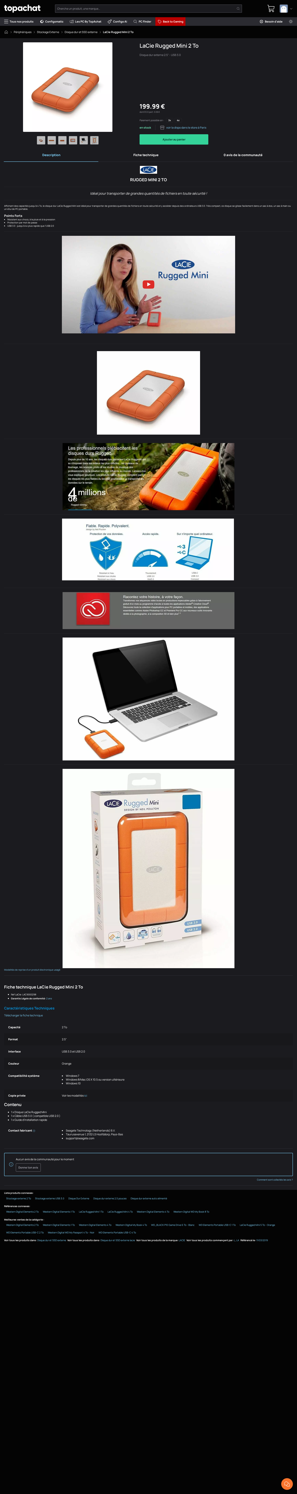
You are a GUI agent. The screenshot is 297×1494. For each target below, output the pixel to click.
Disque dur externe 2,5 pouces (109, 1198)
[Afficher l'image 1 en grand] (41, 140)
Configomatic (54, 21)
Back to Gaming (173, 21)
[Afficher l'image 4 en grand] (73, 140)
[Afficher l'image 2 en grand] (51, 140)
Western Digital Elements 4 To (153, 1211)
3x (169, 120)
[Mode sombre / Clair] (291, 21)
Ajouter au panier (174, 139)
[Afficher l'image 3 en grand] (62, 140)
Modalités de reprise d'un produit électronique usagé (32, 969)
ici (85, 1095)
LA (237, 1240)
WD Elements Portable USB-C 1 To (217, 1225)
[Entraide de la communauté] (287, 1484)
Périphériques (22, 32)
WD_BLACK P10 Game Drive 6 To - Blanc (173, 1225)
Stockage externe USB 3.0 (49, 1198)
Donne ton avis (28, 1167)
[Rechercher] (238, 8)
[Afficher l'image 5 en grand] (83, 140)
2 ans (49, 998)
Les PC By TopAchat (88, 21)
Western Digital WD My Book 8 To (191, 1211)
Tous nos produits (22, 21)
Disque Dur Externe (78, 1198)
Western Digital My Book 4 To (131, 1225)
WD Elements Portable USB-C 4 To (117, 1232)
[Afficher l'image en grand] (67, 87)
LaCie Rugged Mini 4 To (120, 1211)
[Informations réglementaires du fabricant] (34, 1130)
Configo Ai (120, 21)
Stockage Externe (48, 32)
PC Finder (145, 21)
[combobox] (286, 8)
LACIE (182, 1240)
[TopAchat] (22, 9)
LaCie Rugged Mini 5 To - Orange (257, 1225)
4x (178, 120)
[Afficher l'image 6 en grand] (94, 140)
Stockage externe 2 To (18, 1198)
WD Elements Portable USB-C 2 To (25, 1232)
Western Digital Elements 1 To (59, 1211)
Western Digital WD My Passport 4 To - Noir (71, 1232)
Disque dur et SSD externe (81, 32)
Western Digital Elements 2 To (22, 1211)
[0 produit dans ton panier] (271, 8)
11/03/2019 (262, 1240)
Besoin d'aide (274, 21)
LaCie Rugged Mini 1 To (91, 1211)
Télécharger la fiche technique (23, 1015)
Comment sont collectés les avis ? (275, 1179)
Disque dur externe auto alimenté (149, 1198)
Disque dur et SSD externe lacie (118, 1240)
